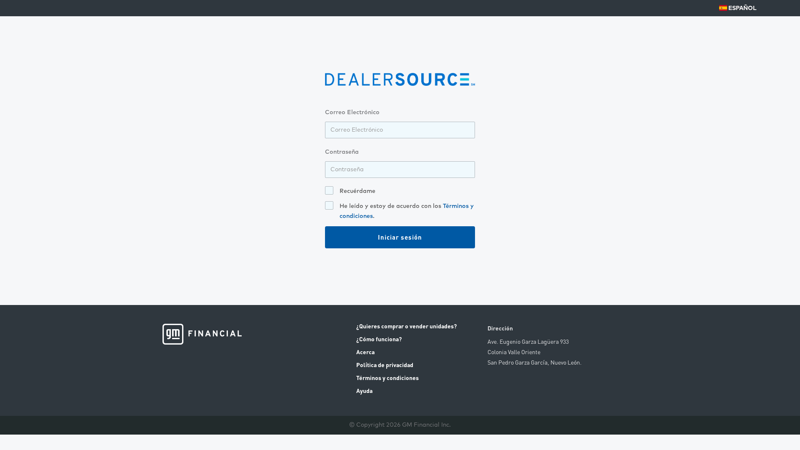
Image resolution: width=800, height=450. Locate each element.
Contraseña (342, 152)
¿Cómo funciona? (379, 338)
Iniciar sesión (400, 237)
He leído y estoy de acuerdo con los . (407, 211)
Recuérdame (357, 191)
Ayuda (364, 390)
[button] (738, 8)
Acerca (365, 351)
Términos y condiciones (387, 377)
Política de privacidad (384, 364)
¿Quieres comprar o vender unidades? (406, 326)
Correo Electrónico (352, 112)
